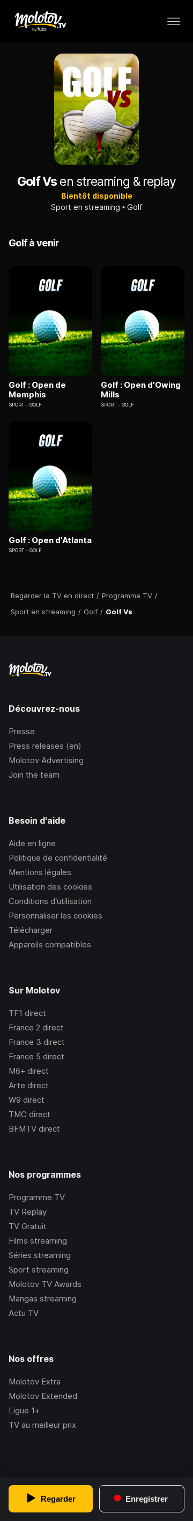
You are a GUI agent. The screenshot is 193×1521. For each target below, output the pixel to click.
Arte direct (29, 1085)
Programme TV (37, 1197)
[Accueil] (40, 21)
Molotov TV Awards (45, 1284)
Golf (135, 207)
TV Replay (28, 1212)
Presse (22, 731)
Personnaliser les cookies (55, 915)
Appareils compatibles (50, 944)
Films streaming (38, 1241)
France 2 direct (36, 1027)
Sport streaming (39, 1269)
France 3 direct (37, 1042)
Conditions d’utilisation (50, 901)
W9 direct (26, 1100)
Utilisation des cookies (50, 887)
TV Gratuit (28, 1226)
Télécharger (31, 930)
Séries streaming (40, 1255)
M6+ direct (29, 1071)
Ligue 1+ (24, 1410)
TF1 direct (27, 1013)
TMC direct (29, 1114)
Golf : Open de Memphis (37, 390)
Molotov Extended (43, 1396)
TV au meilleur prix (42, 1425)
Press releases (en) (45, 746)
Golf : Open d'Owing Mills (141, 390)
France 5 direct (36, 1056)
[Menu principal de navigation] (173, 21)
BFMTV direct (34, 1129)
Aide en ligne (32, 843)
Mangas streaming (43, 1298)
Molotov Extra (35, 1381)
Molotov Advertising (46, 760)
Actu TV (24, 1313)
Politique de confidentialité (58, 858)
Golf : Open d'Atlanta (50, 540)
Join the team (34, 775)
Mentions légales (40, 872)
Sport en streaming (85, 207)
